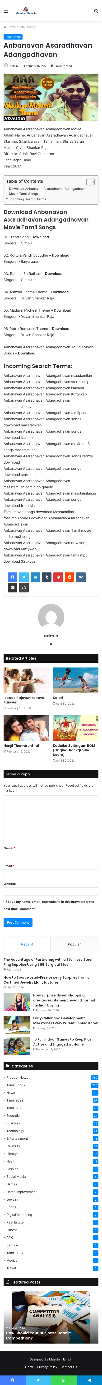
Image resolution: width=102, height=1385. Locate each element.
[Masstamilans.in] (26, 10)
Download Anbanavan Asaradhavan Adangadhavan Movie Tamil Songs (48, 191)
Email (9, 866)
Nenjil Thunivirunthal (21, 745)
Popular (74, 944)
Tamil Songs (27, 27)
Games (11, 1184)
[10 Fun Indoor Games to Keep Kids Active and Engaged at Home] (17, 1046)
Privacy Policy (47, 1367)
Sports (11, 1207)
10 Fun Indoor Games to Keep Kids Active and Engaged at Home (62, 1042)
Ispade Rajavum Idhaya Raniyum (24, 700)
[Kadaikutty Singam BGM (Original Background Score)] (75, 728)
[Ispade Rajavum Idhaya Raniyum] (26, 680)
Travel (11, 1268)
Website (10, 884)
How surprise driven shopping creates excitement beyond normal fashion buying (64, 1000)
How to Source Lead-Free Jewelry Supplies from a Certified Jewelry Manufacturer (47, 980)
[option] (51, 1317)
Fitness (11, 1230)
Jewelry (12, 1199)
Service (12, 1245)
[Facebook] (12, 577)
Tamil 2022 (14, 1100)
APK (9, 1237)
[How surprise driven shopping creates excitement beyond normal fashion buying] (17, 1002)
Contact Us (68, 1367)
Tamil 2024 (14, 1253)
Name (9, 848)
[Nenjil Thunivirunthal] (26, 728)
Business (13, 1123)
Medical (12, 1260)
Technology (15, 1131)
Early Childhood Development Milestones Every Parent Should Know (65, 1021)
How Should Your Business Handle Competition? (38, 1335)
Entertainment (17, 1138)
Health (11, 1161)
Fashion (12, 1169)
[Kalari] (75, 680)
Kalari (58, 697)
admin (14, 66)
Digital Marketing (19, 1215)
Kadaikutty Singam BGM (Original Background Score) (74, 750)
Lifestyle (12, 1154)
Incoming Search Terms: (28, 199)
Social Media (16, 1176)
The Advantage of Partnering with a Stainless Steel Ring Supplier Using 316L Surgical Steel (48, 962)
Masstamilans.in (61, 1359)
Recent (27, 944)
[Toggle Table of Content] (88, 182)
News (10, 1093)
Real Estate (15, 1222)
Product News (17, 1077)
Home (11, 27)
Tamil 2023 (14, 1108)
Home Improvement (21, 1192)
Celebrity (13, 1146)
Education (14, 1115)
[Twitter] (24, 577)
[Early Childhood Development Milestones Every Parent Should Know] (17, 1025)
